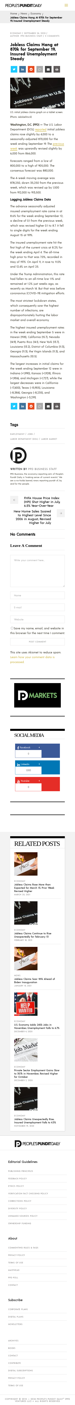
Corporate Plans (18, 1309)
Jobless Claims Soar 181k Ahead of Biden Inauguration (34, 980)
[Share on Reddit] (31, 69)
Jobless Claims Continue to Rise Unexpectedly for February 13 (32, 935)
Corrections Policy (19, 1201)
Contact (13, 1285)
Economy (36, 13)
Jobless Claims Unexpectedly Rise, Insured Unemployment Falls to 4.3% (35, 1120)
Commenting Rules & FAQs (23, 1247)
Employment (17, 434)
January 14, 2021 (22, 985)
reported (40, 129)
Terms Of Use (15, 1262)
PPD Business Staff (42, 469)
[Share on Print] (57, 69)
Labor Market (49, 439)
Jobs (30, 434)
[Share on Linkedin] (22, 69)
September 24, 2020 (35, 33)
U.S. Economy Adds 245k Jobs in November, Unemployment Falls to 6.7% (36, 1026)
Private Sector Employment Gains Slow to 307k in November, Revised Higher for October (37, 1073)
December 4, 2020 (23, 1031)
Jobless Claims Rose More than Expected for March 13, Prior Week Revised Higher (34, 888)
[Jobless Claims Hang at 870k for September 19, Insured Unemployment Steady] (21, 455)
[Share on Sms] (39, 69)
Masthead (13, 1270)
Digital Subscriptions (20, 1370)
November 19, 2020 (24, 1126)
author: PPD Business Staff (26, 36)
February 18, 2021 (23, 940)
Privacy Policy (16, 1255)
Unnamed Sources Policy (23, 1216)
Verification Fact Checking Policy (28, 1193)
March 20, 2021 (22, 894)
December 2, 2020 (23, 1080)
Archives (13, 1340)
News (24, 13)
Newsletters (15, 1324)
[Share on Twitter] (14, 69)
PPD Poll (13, 1277)
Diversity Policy (17, 1208)
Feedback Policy (17, 1178)
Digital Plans (15, 1316)
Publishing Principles (20, 1171)
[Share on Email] (48, 69)
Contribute (14, 1363)
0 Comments (52, 36)
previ (56, 143)
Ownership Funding (19, 1223)
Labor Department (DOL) (24, 439)
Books (11, 1348)
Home (13, 13)
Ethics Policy (16, 1186)
